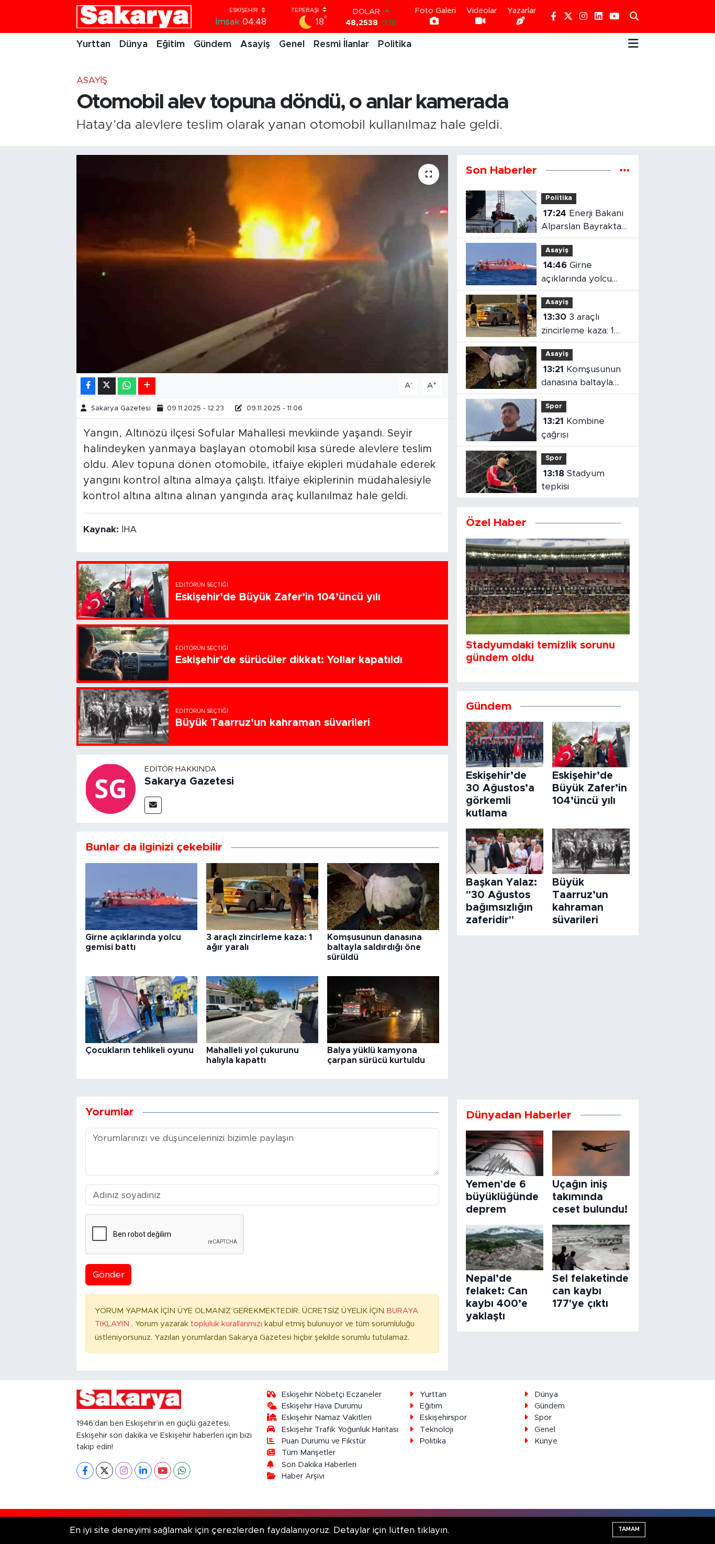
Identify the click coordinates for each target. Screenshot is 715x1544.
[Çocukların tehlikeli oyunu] (141, 1008)
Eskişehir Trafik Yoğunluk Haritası (340, 1430)
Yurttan (93, 44)
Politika (394, 44)
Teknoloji (436, 1430)
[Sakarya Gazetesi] (110, 788)
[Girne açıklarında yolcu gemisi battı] (141, 896)
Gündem (212, 44)
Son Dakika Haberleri (319, 1465)
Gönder (109, 1274)
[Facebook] (85, 1470)
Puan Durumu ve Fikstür (324, 1441)
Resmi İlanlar (341, 44)
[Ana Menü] (633, 44)
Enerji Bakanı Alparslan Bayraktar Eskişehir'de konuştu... (583, 221)
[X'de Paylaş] (107, 386)
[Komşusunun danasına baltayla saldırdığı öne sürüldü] (383, 896)
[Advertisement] (548, 1017)
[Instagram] (123, 1470)
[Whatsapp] (182, 1470)
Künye (545, 1441)
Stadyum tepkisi (573, 480)
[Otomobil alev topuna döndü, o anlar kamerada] (262, 264)
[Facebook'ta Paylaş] (88, 386)
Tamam (629, 1529)
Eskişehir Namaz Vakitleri (327, 1418)
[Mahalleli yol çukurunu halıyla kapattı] (262, 1008)
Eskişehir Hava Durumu (322, 1406)
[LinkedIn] (143, 1470)
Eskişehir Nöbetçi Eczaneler (332, 1394)
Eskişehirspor (443, 1418)
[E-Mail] (153, 805)
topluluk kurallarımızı (227, 1324)
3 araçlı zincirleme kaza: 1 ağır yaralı (577, 324)
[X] (104, 1470)
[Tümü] (625, 170)
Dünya (133, 44)
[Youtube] (162, 1470)
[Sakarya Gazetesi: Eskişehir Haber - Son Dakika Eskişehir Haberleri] (134, 16)
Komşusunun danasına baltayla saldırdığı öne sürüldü (374, 947)
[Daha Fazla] (146, 386)
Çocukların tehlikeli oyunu (139, 1050)
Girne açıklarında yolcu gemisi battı (576, 273)
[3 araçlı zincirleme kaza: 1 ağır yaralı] (262, 896)
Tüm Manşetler (309, 1453)
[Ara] (634, 17)
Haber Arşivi (303, 1476)
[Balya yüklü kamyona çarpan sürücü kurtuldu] (383, 1008)
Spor (553, 406)
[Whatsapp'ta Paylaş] (127, 386)
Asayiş (255, 44)
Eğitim (171, 44)
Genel (292, 44)
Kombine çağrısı (573, 428)
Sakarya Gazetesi (121, 408)
